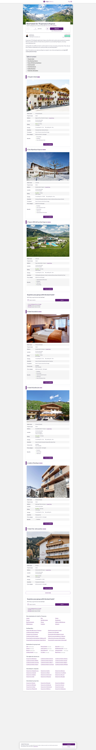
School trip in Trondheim (60, 672)
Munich (28, 620)
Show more (48, 592)
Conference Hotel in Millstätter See (61, 664)
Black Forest (58, 652)
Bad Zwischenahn (30, 622)
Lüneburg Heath (29, 652)
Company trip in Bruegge (53, 632)
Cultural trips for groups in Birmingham (56, 638)
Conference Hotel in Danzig (61, 660)
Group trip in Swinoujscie (46, 686)
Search (57, 28)
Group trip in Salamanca (60, 688)
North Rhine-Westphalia (45, 650)
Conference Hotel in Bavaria (47, 660)
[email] (71, 1)
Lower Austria (44, 648)
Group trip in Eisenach (45, 683)
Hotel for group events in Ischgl (54, 630)
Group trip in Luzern (59, 686)
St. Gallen (43, 652)
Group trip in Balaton (59, 683)
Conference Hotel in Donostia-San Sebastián (47, 658)
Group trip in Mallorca (45, 688)
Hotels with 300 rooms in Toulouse (33, 630)
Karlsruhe (57, 646)
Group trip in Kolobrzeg (46, 685)
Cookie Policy (35, 746)
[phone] (69, 1)
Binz (42, 618)
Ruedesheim (58, 620)
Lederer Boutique (31, 68)
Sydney (56, 618)
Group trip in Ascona (59, 685)
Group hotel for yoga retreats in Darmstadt (57, 640)
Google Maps (51, 117)
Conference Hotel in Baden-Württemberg (61, 662)
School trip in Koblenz (31, 674)
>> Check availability (48, 144)
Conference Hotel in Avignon (32, 632)
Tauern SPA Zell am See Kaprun (34, 62)
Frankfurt (43, 624)
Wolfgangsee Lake (59, 648)
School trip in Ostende (31, 672)
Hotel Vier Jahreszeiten (33, 70)
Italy (27, 646)
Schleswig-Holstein (59, 650)
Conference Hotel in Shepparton (61, 658)
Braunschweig (44, 646)
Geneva (28, 648)
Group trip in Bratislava (31, 658)
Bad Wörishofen (44, 620)
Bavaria (28, 650)
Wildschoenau (29, 624)
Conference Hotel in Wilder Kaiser (32, 660)
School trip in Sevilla (45, 670)
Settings (68, 746)
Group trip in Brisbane (31, 685)
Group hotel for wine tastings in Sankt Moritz (36, 640)
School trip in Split (30, 676)
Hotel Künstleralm (32, 66)
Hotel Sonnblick (31, 64)
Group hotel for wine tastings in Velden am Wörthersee (36, 638)
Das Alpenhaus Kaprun (33, 60)
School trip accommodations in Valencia (56, 636)
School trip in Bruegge (60, 676)
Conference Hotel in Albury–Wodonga (47, 662)
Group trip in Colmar (30, 686)
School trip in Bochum (60, 670)
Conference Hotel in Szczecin (32, 662)
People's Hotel (31, 59)
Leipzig (27, 618)
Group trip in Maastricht (31, 688)
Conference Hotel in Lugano (32, 636)
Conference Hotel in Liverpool (47, 664)
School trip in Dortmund (46, 674)
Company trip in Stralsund (32, 634)
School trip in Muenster (46, 676)
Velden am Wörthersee (60, 622)
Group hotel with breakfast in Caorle (56, 634)
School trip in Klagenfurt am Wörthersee (32, 670)
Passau (42, 622)
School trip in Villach (45, 672)
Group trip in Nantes (30, 683)
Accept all (68, 744)
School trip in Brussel (59, 674)
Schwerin (57, 624)
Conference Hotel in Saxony (32, 664)
